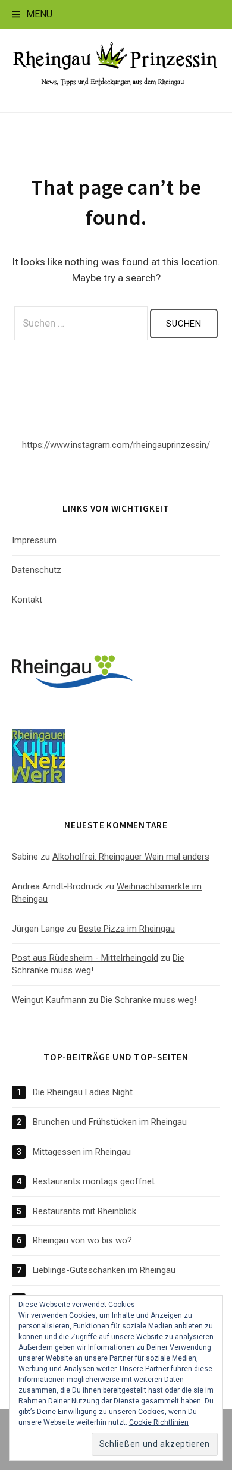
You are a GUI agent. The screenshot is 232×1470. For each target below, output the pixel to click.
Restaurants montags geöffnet (94, 1181)
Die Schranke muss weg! (148, 1000)
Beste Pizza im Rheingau (127, 928)
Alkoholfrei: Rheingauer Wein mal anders (130, 856)
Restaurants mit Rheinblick (84, 1211)
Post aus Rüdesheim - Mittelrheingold (85, 957)
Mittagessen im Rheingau (82, 1151)
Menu (39, 14)
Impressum (34, 540)
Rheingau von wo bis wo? (82, 1240)
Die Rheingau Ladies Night (83, 1092)
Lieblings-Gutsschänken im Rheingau (104, 1270)
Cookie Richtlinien (159, 1422)
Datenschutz (36, 570)
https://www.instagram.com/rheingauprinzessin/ (116, 445)
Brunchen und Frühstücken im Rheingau (110, 1122)
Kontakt (27, 599)
